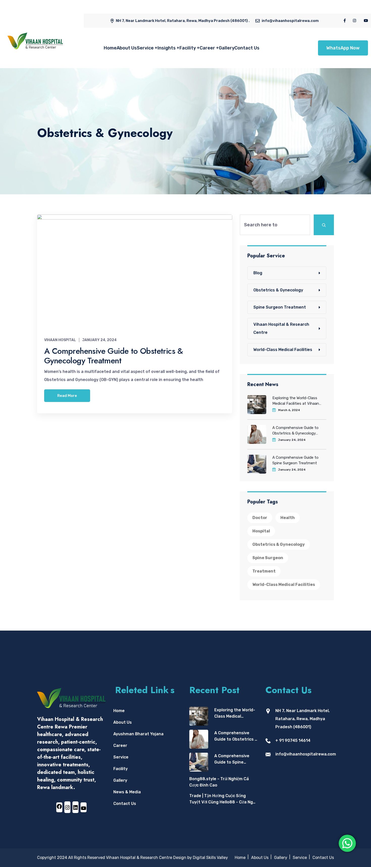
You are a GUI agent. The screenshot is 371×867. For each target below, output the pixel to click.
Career (207, 48)
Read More (67, 395)
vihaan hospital (60, 340)
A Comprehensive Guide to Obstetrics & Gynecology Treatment (113, 355)
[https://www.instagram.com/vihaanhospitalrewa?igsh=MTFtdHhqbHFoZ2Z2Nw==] (67, 807)
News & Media (127, 792)
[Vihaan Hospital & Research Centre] (35, 41)
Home (110, 48)
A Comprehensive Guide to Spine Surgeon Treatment (295, 460)
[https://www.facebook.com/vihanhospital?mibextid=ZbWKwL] (59, 806)
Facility (187, 48)
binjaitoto (63, 9)
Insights (166, 48)
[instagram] (355, 20)
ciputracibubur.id (91, 9)
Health (287, 517)
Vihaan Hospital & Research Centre (281, 328)
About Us (127, 48)
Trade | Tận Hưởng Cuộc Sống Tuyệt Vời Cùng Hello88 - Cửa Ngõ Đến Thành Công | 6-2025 (222, 799)
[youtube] (366, 20)
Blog (257, 272)
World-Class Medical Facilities (282, 349)
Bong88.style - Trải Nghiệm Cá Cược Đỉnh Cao (219, 782)
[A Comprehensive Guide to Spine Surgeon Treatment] (198, 762)
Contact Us (246, 48)
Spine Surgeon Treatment (279, 307)
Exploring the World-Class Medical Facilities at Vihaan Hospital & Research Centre (296, 401)
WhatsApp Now (343, 48)
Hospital (261, 531)
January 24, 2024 (99, 340)
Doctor (259, 517)
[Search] (324, 224)
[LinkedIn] (75, 807)
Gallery (226, 48)
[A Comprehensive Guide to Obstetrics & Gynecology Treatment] (198, 739)
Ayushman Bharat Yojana (138, 733)
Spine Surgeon (267, 557)
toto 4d (44, 9)
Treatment (264, 571)
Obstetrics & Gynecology (278, 290)
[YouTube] (84, 808)
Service (145, 48)
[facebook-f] (344, 20)
